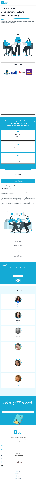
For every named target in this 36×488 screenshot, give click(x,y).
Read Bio (18, 306)
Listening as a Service (4, 448)
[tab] (18, 181)
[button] (1, 90)
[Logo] (4, 2)
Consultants (2, 446)
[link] (18, 18)
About (2, 445)
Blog (1, 449)
